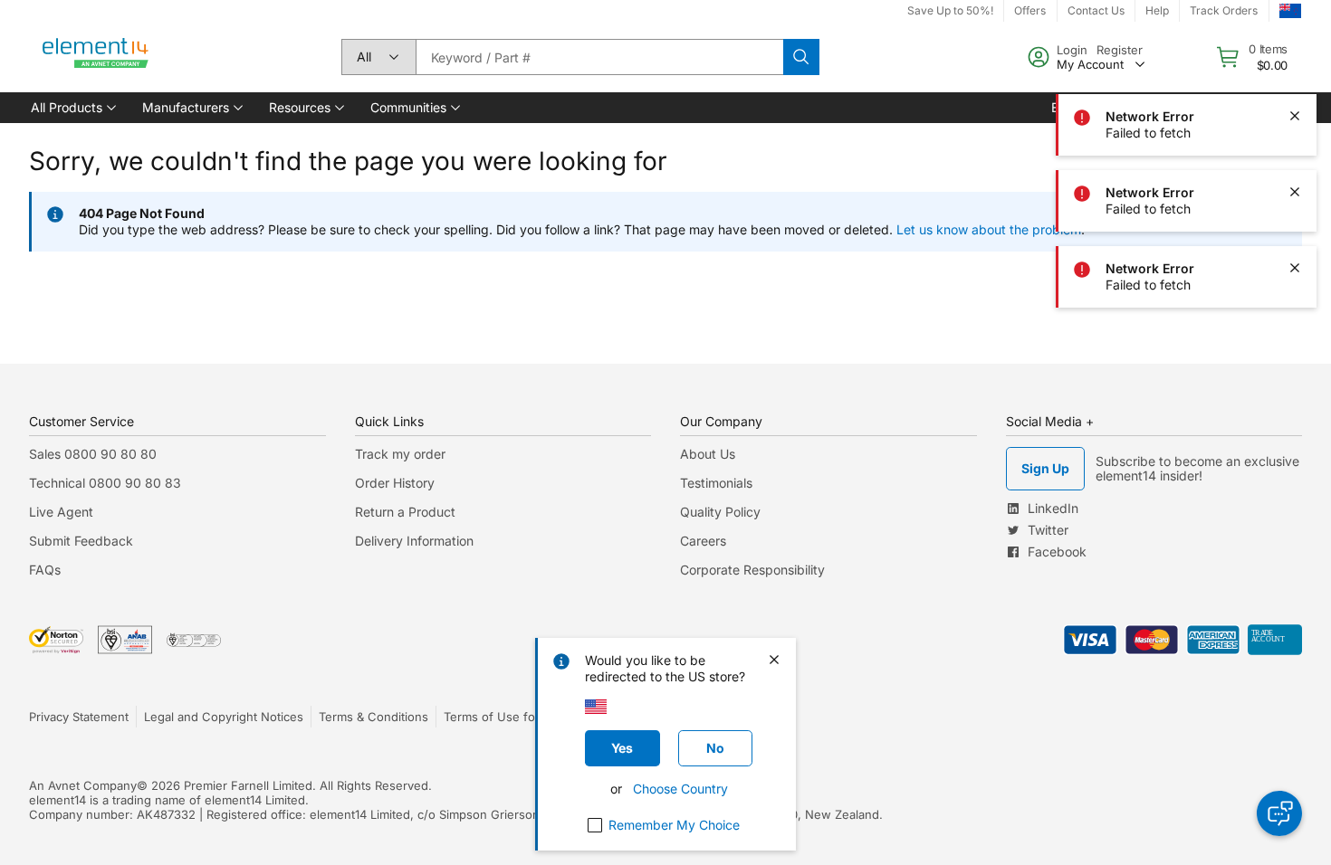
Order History (395, 482)
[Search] (801, 57)
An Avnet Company (83, 785)
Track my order (400, 453)
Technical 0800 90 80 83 (105, 482)
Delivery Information (414, 540)
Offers (1030, 10)
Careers (703, 540)
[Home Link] (96, 57)
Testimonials (716, 482)
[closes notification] (1295, 40)
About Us (707, 453)
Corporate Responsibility (752, 569)
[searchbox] (599, 57)
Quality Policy (720, 511)
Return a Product (405, 511)
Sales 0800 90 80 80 (93, 453)
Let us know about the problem (988, 229)
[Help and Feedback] (1279, 813)
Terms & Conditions (373, 716)
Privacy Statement (79, 716)
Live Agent (61, 511)
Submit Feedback (81, 540)
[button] (72, 107)
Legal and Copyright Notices (223, 716)
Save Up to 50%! (950, 10)
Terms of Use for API (502, 716)
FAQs (45, 569)
